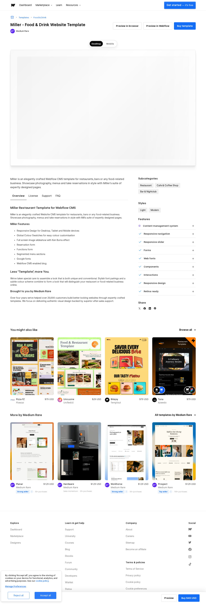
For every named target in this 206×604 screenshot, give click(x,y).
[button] (44, 5)
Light (142, 210)
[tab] (18, 196)
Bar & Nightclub (148, 191)
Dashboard (25, 5)
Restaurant (146, 185)
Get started (180, 5)
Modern (155, 210)
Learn (59, 5)
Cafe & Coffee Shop (167, 185)
